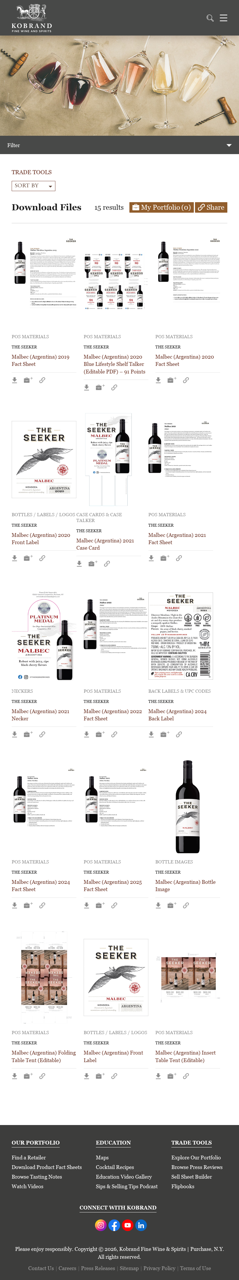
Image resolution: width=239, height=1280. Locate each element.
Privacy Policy (159, 1268)
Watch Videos (27, 1186)
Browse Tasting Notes (37, 1177)
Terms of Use (195, 1268)
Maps (102, 1157)
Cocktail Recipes (115, 1167)
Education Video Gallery (124, 1177)
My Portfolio (166, 207)
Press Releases (98, 1268)
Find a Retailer (29, 1157)
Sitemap (129, 1268)
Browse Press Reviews (197, 1167)
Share (215, 207)
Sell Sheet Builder (191, 1177)
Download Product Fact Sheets (47, 1167)
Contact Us (41, 1268)
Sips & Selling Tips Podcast (127, 1186)
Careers (67, 1268)
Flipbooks (182, 1186)
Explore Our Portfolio (196, 1157)
